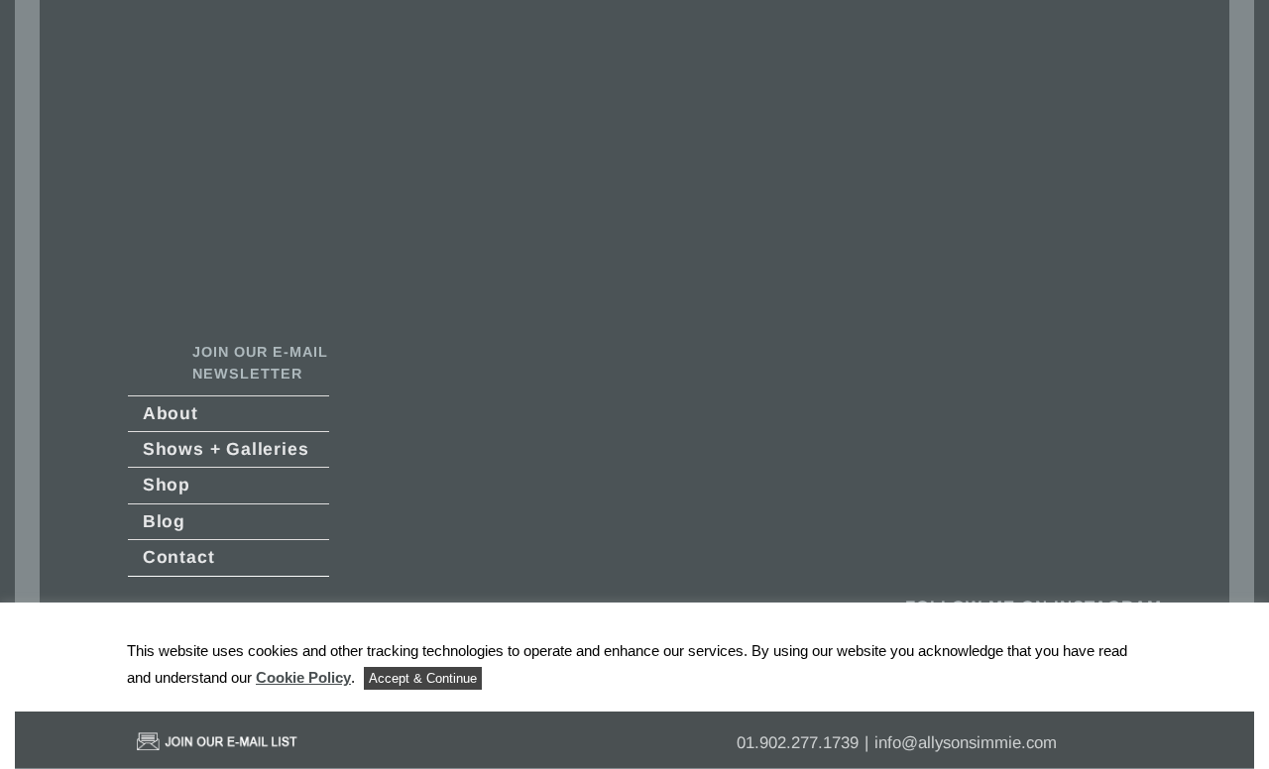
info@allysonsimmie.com (965, 742)
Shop (166, 484)
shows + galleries (226, 449)
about (170, 413)
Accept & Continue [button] (423, 678)
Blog (164, 521)
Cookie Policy (303, 677)
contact (179, 557)
